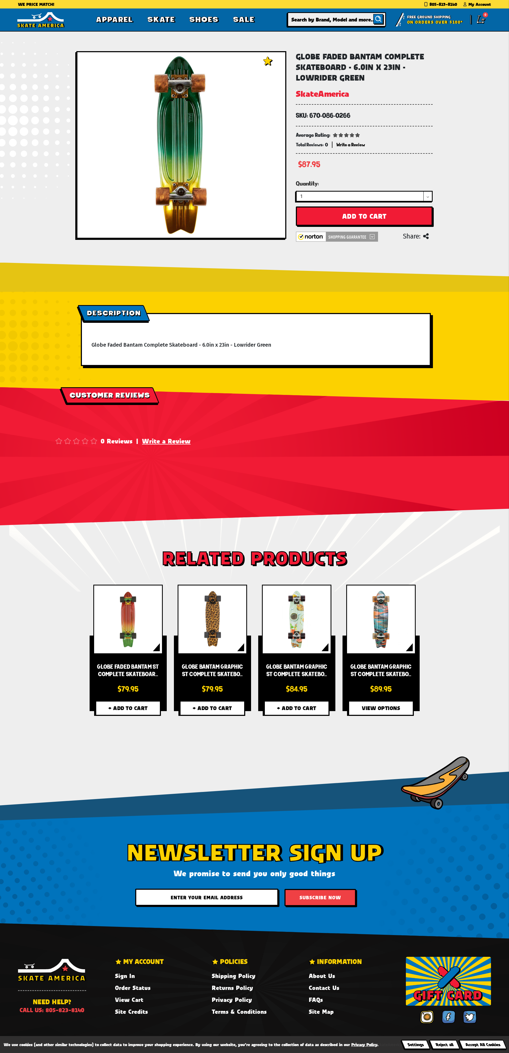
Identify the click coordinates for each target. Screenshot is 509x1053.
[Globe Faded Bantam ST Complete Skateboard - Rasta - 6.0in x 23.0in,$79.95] (128, 619)
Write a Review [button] (350, 144)
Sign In (125, 976)
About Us (322, 976)
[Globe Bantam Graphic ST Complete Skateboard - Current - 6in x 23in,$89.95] (381, 619)
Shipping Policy (234, 976)
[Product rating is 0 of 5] (346, 134)
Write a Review (166, 441)
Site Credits (131, 1011)
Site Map (321, 1011)
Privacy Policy (232, 999)
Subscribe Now (320, 897)
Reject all (444, 1044)
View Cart (129, 999)
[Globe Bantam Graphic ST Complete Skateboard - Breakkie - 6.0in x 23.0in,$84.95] (296, 619)
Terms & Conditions (239, 1011)
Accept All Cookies (482, 1044)
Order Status (133, 988)
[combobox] (336, 19)
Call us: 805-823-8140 (52, 1010)
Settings (415, 1044)
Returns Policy (232, 988)
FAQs (316, 999)
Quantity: (307, 183)
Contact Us (324, 988)
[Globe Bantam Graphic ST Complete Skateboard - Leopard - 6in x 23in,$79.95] (212, 619)
